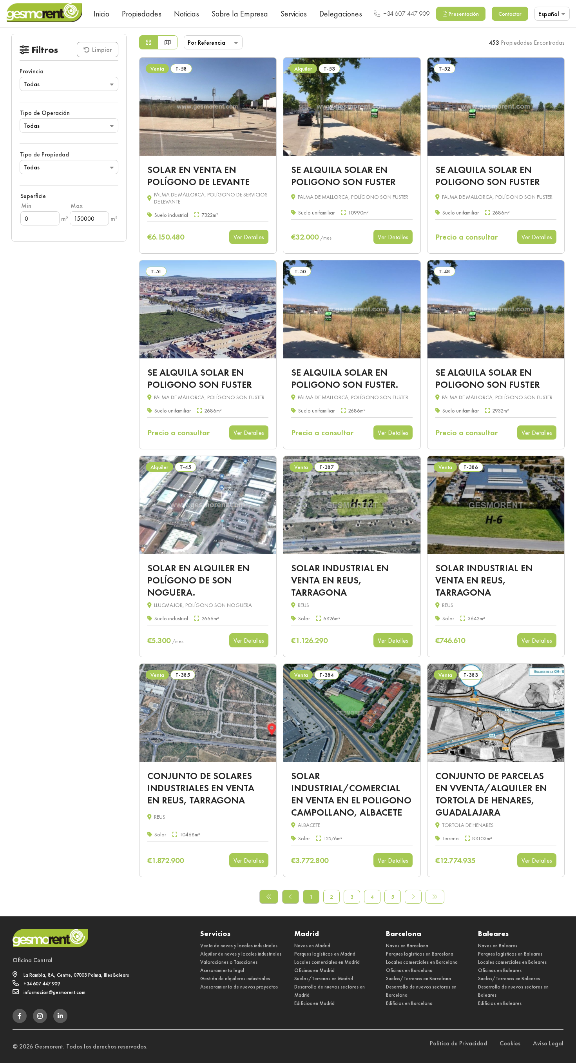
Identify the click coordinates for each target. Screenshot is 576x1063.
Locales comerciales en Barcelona (422, 962)
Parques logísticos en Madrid (324, 953)
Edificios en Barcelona (409, 1003)
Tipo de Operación (45, 113)
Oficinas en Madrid (314, 970)
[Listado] (148, 42)
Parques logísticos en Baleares (510, 953)
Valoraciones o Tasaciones (228, 962)
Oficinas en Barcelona (409, 970)
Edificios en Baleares (500, 1003)
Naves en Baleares (497, 945)
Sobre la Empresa (240, 14)
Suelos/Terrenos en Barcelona (418, 978)
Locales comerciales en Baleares (512, 962)
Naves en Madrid (312, 945)
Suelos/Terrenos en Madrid (323, 978)
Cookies (510, 1043)
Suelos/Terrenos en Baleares (509, 978)
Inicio (101, 14)
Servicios (294, 14)
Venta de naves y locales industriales (238, 945)
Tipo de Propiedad (44, 154)
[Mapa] (168, 42)
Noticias (186, 14)
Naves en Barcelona (407, 945)
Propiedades (141, 14)
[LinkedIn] (60, 1016)
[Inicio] (44, 13)
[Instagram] (40, 1016)
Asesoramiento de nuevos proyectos (239, 986)
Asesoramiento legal (222, 970)
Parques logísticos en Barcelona (419, 953)
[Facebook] (20, 1016)
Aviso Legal (548, 1043)
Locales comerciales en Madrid (327, 962)
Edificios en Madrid (314, 1003)
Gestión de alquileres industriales (235, 978)
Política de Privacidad (458, 1043)
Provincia (31, 71)
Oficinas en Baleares (500, 970)
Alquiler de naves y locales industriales (240, 953)
